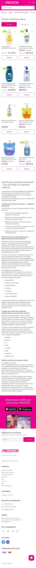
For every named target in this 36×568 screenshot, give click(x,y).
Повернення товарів (7, 472)
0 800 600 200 (8, 504)
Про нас (3, 481)
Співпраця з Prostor (7, 495)
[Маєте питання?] (31, 559)
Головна (4, 12)
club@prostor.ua (9, 509)
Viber (17, 531)
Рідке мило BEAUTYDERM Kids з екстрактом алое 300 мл (26, 121)
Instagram (8, 531)
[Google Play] (25, 409)
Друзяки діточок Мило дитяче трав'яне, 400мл (9, 121)
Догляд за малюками (21, 12)
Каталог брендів (6, 485)
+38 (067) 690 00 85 (10, 507)
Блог (2, 479)
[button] (14, 31)
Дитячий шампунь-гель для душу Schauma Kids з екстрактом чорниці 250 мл (8, 84)
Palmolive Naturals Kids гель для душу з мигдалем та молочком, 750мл (26, 47)
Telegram (13, 531)
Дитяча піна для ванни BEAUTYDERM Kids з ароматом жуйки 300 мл (8, 158)
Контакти (4, 477)
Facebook (3, 531)
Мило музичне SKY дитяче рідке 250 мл (26, 158)
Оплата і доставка (6, 470)
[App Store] (11, 409)
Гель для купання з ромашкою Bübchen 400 (26, 84)
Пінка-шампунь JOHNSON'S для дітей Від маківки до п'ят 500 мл (8, 47)
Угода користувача (7, 474)
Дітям (10, 12)
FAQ (2, 483)
